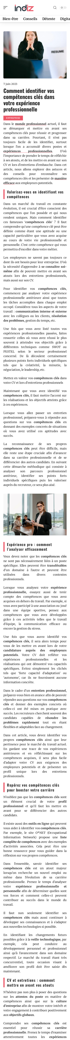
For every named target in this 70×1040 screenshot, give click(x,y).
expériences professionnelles (27, 151)
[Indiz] (24, 7)
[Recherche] (54, 7)
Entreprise (13, 118)
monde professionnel (30, 124)
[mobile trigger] (6, 7)
